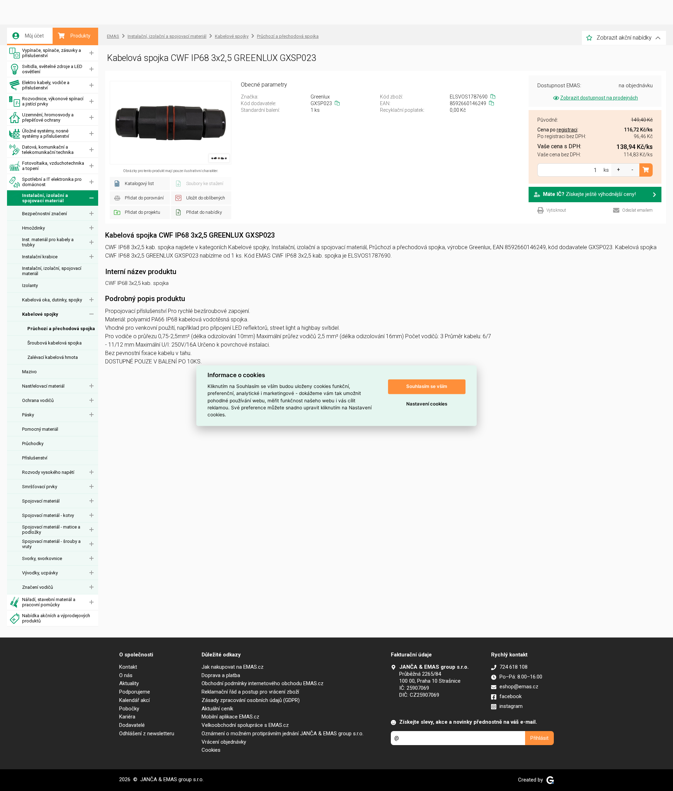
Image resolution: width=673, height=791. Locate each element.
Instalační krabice (39, 256)
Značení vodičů (37, 587)
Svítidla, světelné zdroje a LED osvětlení (52, 69)
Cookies (211, 750)
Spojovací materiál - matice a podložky (51, 529)
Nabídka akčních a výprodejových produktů (56, 618)
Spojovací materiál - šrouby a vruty (51, 544)
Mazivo (29, 371)
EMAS (113, 36)
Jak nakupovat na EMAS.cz (233, 667)
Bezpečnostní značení (44, 213)
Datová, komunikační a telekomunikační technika (48, 149)
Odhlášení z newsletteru (146, 733)
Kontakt (128, 667)
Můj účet (34, 36)
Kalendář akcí (134, 700)
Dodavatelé (132, 725)
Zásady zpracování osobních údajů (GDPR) (251, 700)
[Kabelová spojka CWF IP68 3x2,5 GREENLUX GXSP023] (170, 122)
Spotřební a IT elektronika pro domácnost (52, 182)
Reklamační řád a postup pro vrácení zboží (250, 692)
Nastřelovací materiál (43, 386)
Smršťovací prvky (39, 486)
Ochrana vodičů (38, 400)
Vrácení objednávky (224, 742)
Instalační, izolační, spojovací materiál (51, 271)
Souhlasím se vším (426, 386)
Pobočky (129, 708)
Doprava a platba (221, 675)
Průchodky (32, 443)
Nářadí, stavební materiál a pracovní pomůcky (48, 602)
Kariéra (127, 717)
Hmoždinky (33, 228)
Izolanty (30, 285)
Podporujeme (134, 692)
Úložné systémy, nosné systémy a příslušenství (45, 133)
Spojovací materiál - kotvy (48, 515)
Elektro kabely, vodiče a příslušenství (45, 85)
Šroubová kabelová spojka (54, 343)
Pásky (28, 414)
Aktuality (129, 683)
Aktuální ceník (217, 708)
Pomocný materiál (40, 429)
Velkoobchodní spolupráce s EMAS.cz (245, 725)
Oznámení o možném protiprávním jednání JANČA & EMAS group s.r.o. (282, 733)
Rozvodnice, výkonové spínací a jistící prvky (52, 101)
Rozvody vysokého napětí (48, 472)
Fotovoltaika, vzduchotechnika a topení (53, 166)
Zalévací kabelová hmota (52, 357)
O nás (125, 675)
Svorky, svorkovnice (42, 558)
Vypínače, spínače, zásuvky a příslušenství (51, 53)
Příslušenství (34, 458)
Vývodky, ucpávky (40, 572)
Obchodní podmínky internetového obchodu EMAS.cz (263, 683)
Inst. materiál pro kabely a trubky (48, 242)
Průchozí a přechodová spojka (61, 328)
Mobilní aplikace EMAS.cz (230, 717)
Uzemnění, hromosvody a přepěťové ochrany (48, 117)
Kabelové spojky (40, 314)
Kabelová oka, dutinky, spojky (52, 299)
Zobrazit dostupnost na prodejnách (599, 98)
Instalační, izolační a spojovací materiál (45, 198)
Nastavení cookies (426, 404)
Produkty (80, 36)
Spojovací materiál (41, 501)
